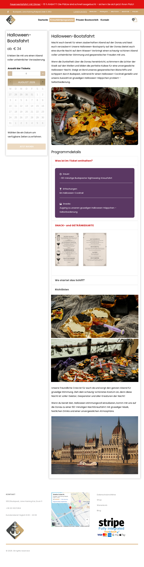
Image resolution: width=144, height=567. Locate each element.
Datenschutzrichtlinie (106, 494)
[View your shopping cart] (135, 20)
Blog (99, 510)
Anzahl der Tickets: (19, 68)
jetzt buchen (26, 147)
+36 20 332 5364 (13, 508)
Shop (99, 500)
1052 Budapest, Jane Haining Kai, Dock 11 (24, 501)
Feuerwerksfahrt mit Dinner (25, 4)
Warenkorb (102, 505)
